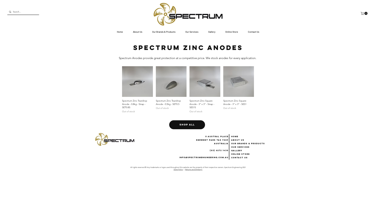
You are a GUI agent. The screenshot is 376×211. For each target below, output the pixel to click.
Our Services (240, 147)
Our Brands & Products (248, 143)
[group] (188, 89)
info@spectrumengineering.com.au (203, 157)
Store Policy (178, 169)
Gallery (236, 150)
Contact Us (239, 157)
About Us (237, 140)
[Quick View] (137, 81)
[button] (364, 13)
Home (234, 136)
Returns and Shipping (194, 169)
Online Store (240, 154)
